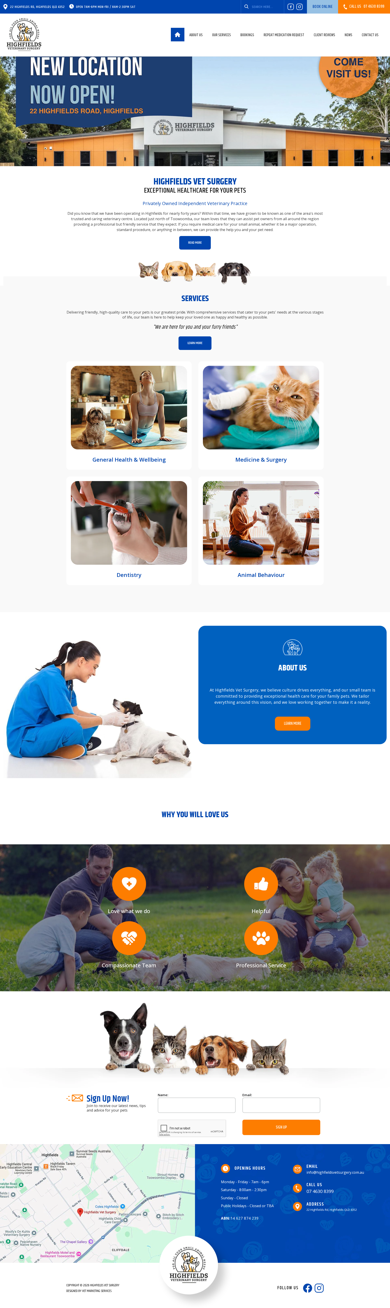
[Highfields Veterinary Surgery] (24, 34)
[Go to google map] (97, 1203)
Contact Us (370, 35)
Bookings (247, 35)
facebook (291, 7)
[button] (195, 243)
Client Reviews (324, 35)
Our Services (221, 35)
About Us (196, 35)
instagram (299, 7)
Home (177, 34)
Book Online (323, 7)
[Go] (246, 6)
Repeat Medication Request (284, 35)
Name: (163, 1095)
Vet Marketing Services (96, 1291)
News (348, 35)
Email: (247, 1095)
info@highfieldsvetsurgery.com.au (335, 1169)
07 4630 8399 (367, 6)
